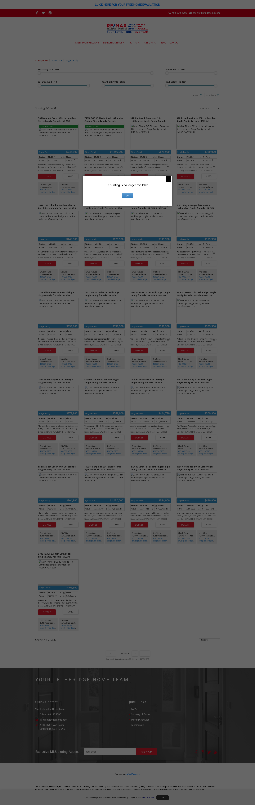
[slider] (39, 72)
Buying (133, 42)
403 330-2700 (45, 190)
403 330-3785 (66, 190)
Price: (48, 69)
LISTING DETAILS (47, 176)
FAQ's (134, 709)
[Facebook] (36, 12)
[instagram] (204, 753)
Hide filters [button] (211, 95)
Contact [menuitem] (175, 42)
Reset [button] (195, 95)
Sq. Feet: (175, 81)
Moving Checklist (140, 719)
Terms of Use (148, 797)
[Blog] (217, 753)
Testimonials (137, 725)
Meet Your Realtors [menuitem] (87, 42)
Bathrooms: (48, 81)
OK (163, 797)
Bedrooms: (175, 69)
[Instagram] (50, 12)
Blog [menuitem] (163, 42)
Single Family (72, 60)
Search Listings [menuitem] (112, 42)
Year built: (113, 81)
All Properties (41, 60)
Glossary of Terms (140, 714)
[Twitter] (43, 12)
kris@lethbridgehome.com (72, 192)
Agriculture (57, 60)
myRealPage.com (132, 774)
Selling (149, 42)
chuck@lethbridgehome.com (52, 192)
